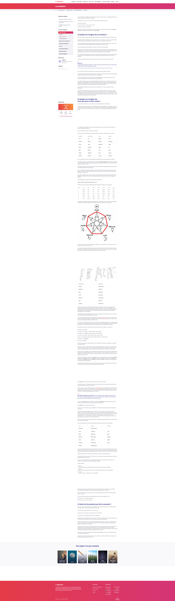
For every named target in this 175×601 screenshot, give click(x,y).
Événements (85, 1)
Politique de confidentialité (97, 587)
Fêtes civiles (79, 1)
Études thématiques (77, 10)
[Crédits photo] (116, 267)
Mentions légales (95, 588)
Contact (94, 592)
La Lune (60, 46)
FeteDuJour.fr (64, 62)
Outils (117, 1)
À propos (94, 590)
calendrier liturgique (99, 387)
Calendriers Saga (69, 10)
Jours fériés (91, 1)
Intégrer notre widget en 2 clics (66, 116)
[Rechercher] (119, 1)
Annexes (60, 34)
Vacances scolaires (106, 1)
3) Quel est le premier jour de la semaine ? (64, 25)
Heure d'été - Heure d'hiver (64, 41)
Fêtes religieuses (98, 1)
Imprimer (113, 1)
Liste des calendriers (63, 38)
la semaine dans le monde (103, 317)
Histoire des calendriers (63, 43)
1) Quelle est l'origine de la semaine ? (65, 19)
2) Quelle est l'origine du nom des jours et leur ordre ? (66, 22)
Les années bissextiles (63, 48)
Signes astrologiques (63, 53)
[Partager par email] (62, 69)
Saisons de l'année (62, 51)
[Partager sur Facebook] (59, 69)
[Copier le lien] (66, 69)
